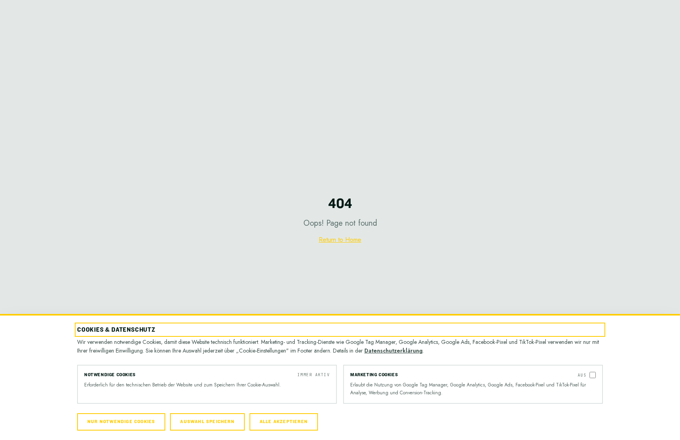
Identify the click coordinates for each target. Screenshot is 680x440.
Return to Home (340, 239)
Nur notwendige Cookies (121, 421)
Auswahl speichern (207, 421)
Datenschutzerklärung (393, 351)
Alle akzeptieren (284, 421)
